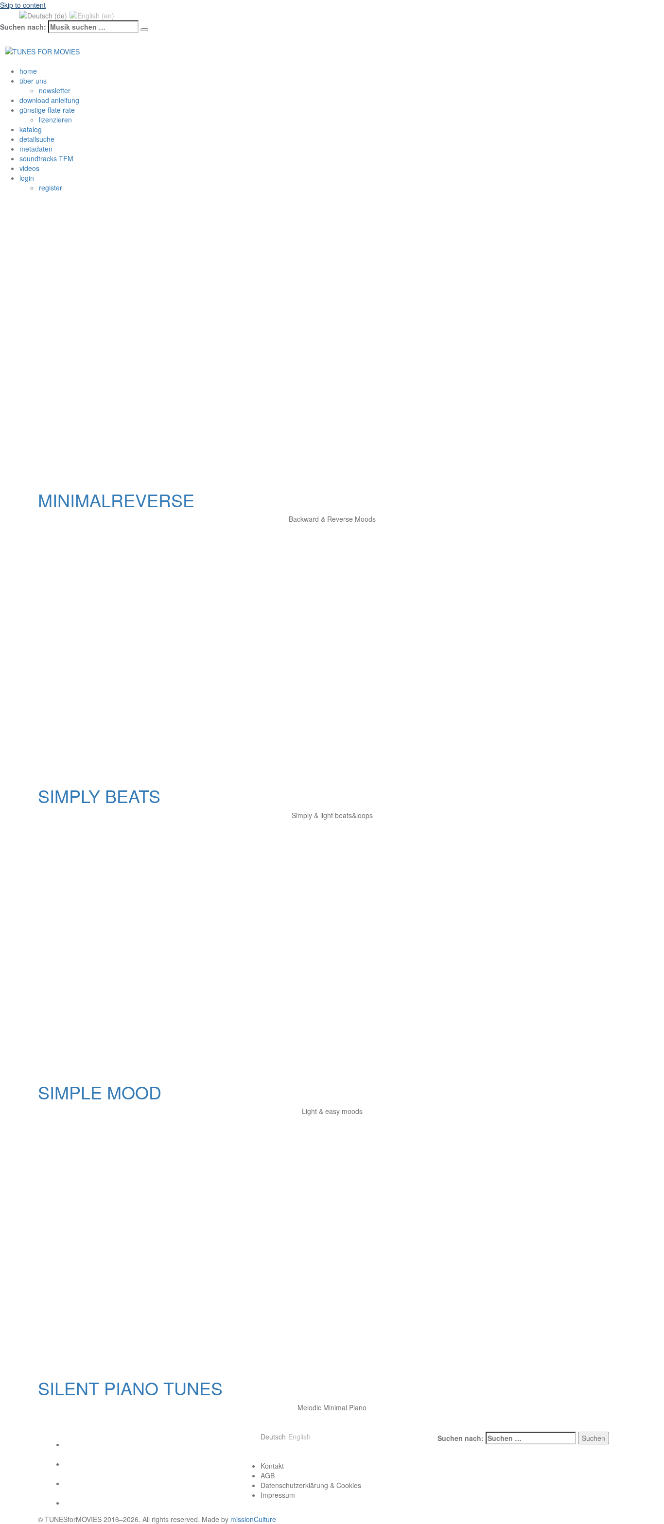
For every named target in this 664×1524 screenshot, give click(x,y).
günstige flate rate (47, 110)
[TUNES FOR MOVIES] (42, 50)
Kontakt (272, 1466)
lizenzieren (55, 119)
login (26, 178)
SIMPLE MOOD (99, 1091)
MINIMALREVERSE (116, 499)
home (28, 71)
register (50, 187)
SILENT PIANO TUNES (130, 1387)
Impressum (278, 1495)
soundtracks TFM (46, 158)
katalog (30, 129)
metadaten (35, 149)
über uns (33, 81)
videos (29, 168)
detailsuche (36, 139)
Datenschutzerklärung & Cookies (311, 1485)
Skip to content (23, 5)
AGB (268, 1475)
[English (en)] (92, 14)
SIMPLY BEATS (99, 795)
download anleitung (49, 100)
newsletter (54, 90)
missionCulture (253, 1519)
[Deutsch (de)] (43, 14)
